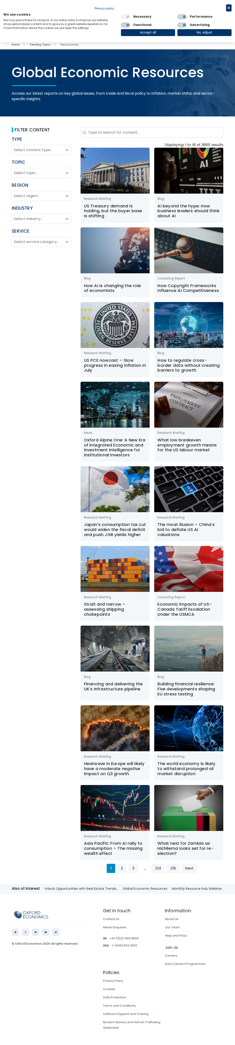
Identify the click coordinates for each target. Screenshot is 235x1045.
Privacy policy (104, 8)
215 (173, 868)
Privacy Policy (113, 981)
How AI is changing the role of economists (112, 288)
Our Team (172, 927)
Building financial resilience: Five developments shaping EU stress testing (186, 689)
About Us (171, 919)
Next (189, 868)
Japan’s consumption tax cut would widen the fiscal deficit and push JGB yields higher (115, 529)
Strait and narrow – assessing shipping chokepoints (105, 609)
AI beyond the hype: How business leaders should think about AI (188, 211)
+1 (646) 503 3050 (124, 945)
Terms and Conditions (119, 1006)
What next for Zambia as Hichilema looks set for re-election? (185, 848)
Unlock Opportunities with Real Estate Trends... (81, 888)
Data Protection (114, 997)
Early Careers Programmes (185, 964)
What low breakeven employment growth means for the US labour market (187, 445)
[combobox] (37, 150)
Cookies (109, 989)
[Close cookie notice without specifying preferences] (229, 7)
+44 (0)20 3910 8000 (124, 938)
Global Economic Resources (145, 888)
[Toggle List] (67, 150)
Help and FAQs (176, 936)
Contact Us (111, 919)
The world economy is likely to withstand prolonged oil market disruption (186, 768)
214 (158, 868)
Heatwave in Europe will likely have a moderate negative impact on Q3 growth (114, 768)
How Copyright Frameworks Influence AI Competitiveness (188, 288)
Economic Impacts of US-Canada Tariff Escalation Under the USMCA (184, 609)
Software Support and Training (125, 1014)
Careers (171, 955)
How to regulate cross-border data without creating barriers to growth (188, 365)
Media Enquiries (114, 927)
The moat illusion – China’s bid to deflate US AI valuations (185, 529)
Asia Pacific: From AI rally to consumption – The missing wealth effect (113, 848)
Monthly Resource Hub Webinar (197, 888)
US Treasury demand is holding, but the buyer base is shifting (113, 211)
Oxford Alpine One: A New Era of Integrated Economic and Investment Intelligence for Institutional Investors (114, 447)
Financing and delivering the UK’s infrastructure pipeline (113, 686)
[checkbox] (125, 16)
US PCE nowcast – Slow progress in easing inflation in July (115, 365)
